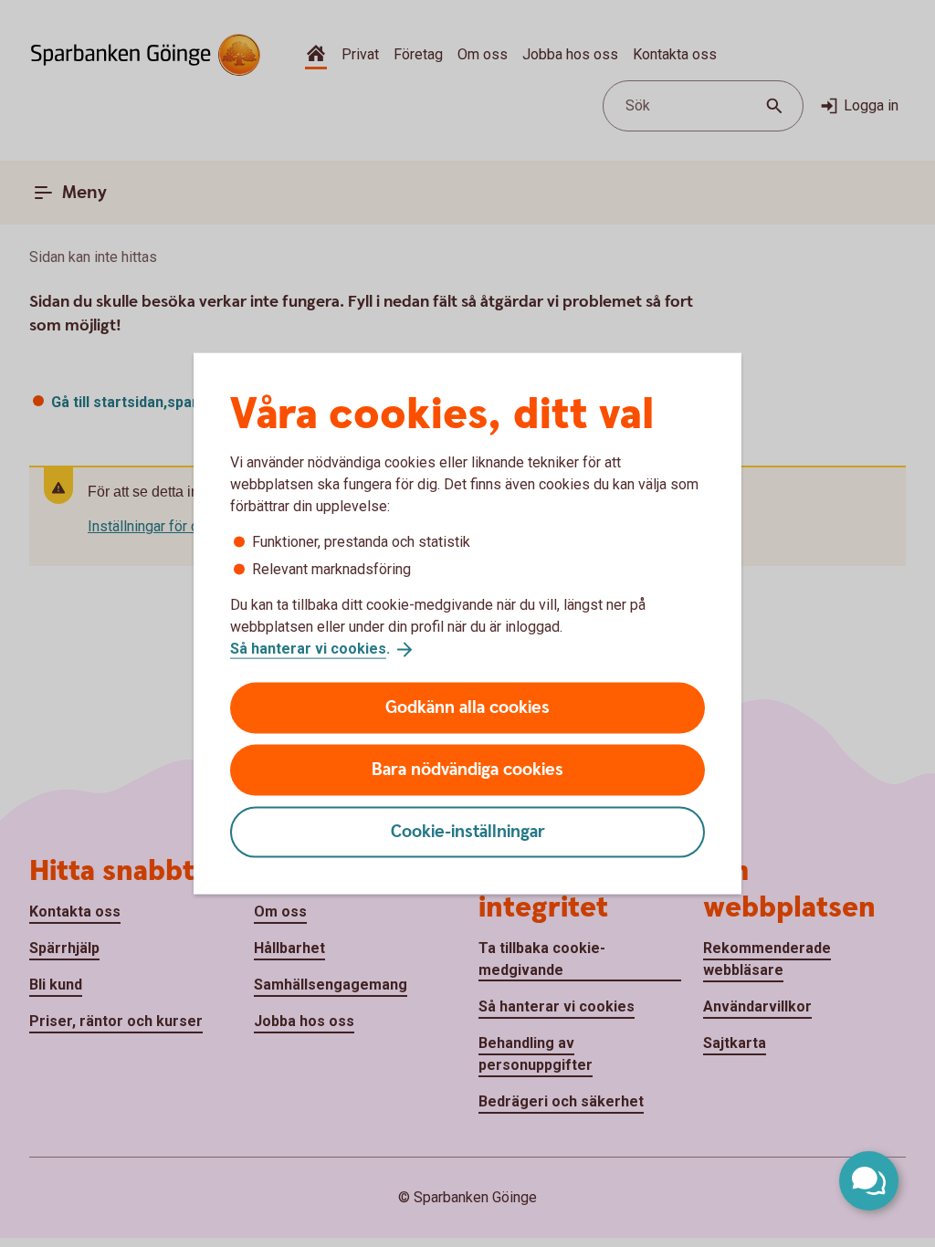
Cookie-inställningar (468, 831)
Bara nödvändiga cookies (467, 769)
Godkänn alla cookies (467, 707)
